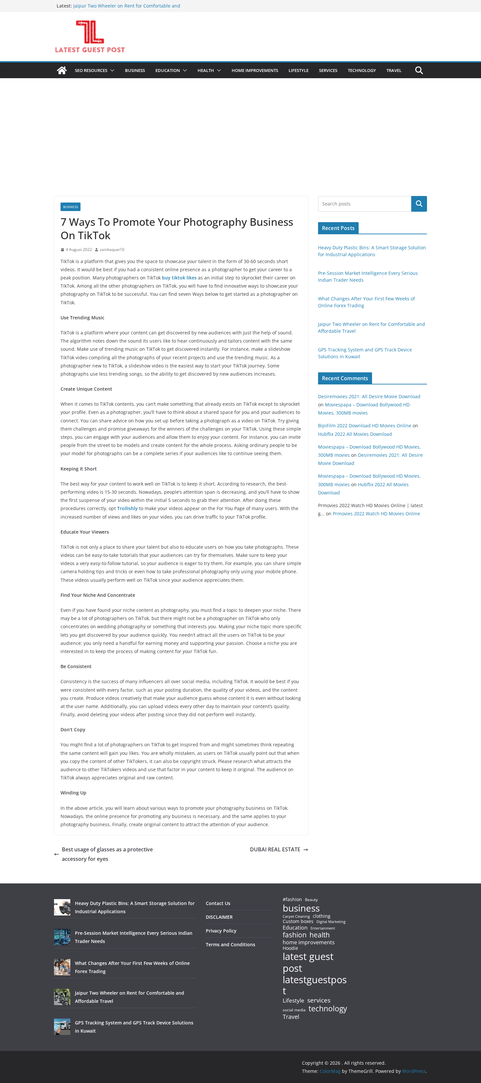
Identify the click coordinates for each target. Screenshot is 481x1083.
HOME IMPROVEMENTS (255, 70)
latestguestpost (315, 985)
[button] (111, 70)
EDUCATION (167, 70)
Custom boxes (298, 921)
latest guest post (308, 962)
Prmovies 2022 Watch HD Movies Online (376, 513)
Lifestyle (293, 1000)
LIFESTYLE (299, 70)
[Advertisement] (240, 147)
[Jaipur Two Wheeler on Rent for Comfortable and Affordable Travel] (62, 997)
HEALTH (206, 70)
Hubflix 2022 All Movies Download (355, 434)
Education (295, 927)
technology (328, 1008)
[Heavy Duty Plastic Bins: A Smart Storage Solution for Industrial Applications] (62, 907)
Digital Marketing (331, 922)
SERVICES (328, 70)
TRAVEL (393, 70)
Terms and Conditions (230, 944)
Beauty (311, 899)
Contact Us (218, 903)
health (320, 935)
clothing (321, 916)
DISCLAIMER (219, 917)
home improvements (309, 942)
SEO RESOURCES (91, 70)
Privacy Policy (221, 931)
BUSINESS (135, 70)
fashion (295, 935)
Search (419, 203)
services (318, 1000)
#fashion (292, 899)
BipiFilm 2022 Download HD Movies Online (364, 425)
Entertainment (323, 928)
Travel (291, 1016)
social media (294, 1010)
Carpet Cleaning (296, 916)
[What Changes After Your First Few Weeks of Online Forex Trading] (62, 967)
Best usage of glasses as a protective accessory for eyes (107, 854)
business (301, 908)
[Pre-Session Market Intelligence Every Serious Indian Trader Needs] (62, 937)
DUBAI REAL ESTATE (275, 849)
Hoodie (290, 948)
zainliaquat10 (112, 249)
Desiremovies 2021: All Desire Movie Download (369, 396)
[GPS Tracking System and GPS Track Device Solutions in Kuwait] (62, 1027)
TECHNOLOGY (362, 70)
